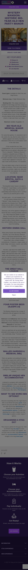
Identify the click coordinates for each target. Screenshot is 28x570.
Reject (14, 295)
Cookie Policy (18, 286)
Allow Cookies (14, 291)
